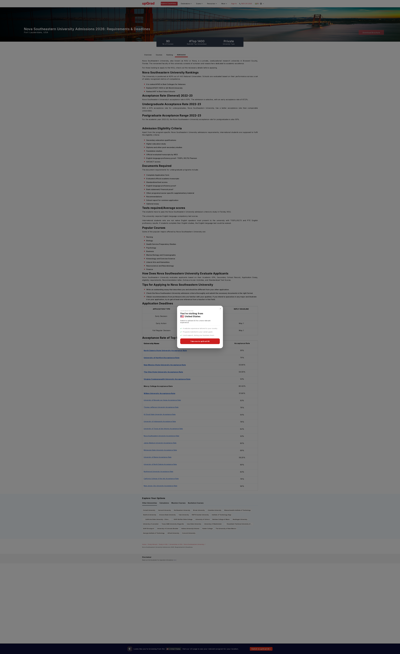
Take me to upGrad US (200, 341)
